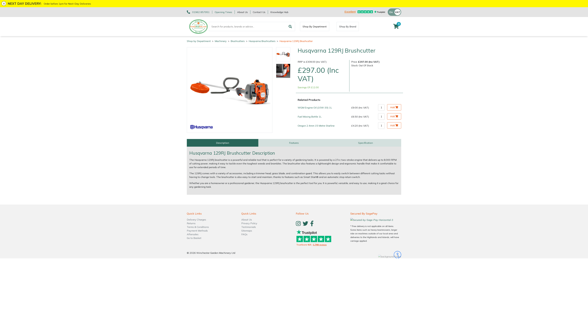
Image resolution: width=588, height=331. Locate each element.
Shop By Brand (347, 26)
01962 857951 (201, 12)
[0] (396, 27)
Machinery (221, 41)
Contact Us (259, 12)
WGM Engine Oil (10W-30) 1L (315, 107)
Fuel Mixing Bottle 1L (310, 116)
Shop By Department (315, 26)
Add (392, 107)
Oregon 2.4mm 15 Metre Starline (316, 125)
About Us (242, 12)
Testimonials (248, 226)
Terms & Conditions (198, 226)
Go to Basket (194, 238)
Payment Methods (197, 230)
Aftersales (192, 234)
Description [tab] (222, 142)
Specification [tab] (365, 142)
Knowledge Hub (279, 12)
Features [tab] (294, 142)
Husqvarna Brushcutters (262, 41)
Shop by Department (199, 41)
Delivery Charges (196, 219)
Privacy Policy (249, 223)
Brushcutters (238, 41)
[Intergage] (375, 254)
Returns (191, 223)
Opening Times (223, 12)
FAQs (244, 234)
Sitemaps (246, 230)
